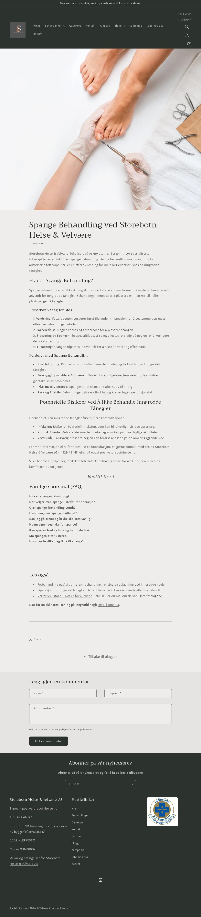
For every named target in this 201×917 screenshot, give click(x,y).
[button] (54, 26)
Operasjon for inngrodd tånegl (59, 590)
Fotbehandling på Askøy (54, 584)
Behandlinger (80, 815)
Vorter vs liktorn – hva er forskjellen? (64, 596)
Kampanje (78, 850)
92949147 (184, 20)
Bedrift (76, 864)
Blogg (75, 843)
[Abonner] (131, 784)
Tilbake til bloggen (103, 657)
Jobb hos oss (80, 857)
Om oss (76, 836)
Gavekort (77, 822)
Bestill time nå (108, 605)
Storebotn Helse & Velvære (33, 908)
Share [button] (37, 639)
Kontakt (76, 829)
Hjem (75, 808)
